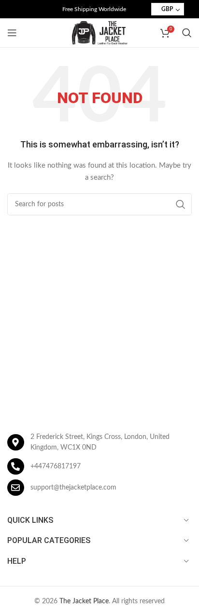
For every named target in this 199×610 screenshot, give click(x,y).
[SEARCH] (181, 204)
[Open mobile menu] (12, 32)
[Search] (187, 32)
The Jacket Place (84, 601)
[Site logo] (99, 32)
